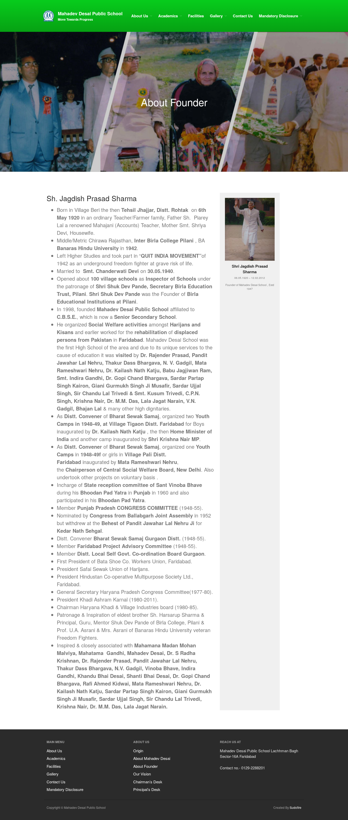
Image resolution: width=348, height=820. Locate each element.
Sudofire (295, 807)
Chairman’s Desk (147, 781)
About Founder (145, 766)
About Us (139, 16)
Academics (168, 16)
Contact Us (243, 16)
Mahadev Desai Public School (90, 13)
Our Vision (142, 773)
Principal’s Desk (146, 789)
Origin (138, 750)
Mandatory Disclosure (278, 16)
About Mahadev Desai (151, 758)
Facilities (196, 16)
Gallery (216, 16)
